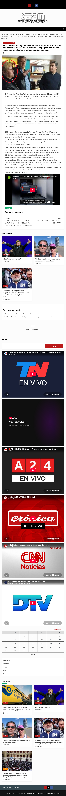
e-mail (3, 787)
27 (6, 650)
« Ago (31, 654)
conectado (21, 314)
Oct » (35, 654)
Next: (49, 221)
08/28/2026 (7, 261)
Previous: (19, 222)
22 (24, 647)
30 (33, 650)
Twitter (9, 787)
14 (15, 643)
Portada (5, 674)
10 (42, 639)
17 (42, 643)
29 (24, 650)
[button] (3, 29)
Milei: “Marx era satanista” (12, 259)
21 (15, 647)
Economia (6, 663)
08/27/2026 (39, 263)
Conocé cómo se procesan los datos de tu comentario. (44, 317)
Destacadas (6, 43)
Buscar (4, 339)
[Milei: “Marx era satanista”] (17, 246)
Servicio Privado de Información (33, 21)
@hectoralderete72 (33, 329)
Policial (12, 43)
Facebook (16, 787)
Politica (5, 670)
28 (15, 650)
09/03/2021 (7, 53)
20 (6, 647)
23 (33, 647)
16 (33, 643)
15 (24, 643)
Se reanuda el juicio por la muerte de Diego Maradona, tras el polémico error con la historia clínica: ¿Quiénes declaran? (48, 742)
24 (42, 647)
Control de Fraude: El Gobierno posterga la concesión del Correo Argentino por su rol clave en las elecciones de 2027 (17, 709)
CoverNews (48, 793)
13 (6, 643)
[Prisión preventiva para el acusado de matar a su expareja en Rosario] (49, 246)
